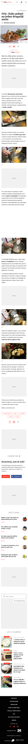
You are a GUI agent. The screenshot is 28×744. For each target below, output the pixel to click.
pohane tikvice (6, 413)
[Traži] (17, 2)
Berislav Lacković (9, 23)
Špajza (6, 636)
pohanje (22, 413)
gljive (17, 416)
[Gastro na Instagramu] (17, 726)
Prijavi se (6, 476)
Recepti (3, 522)
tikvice (10, 416)
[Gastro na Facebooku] (10, 726)
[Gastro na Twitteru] (14, 726)
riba (15, 413)
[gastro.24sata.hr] (6, 2)
